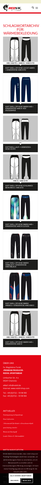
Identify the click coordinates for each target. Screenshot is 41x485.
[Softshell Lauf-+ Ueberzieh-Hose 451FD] (20, 130)
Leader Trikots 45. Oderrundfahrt (13, 436)
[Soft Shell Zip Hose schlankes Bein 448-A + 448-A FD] (20, 168)
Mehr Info (27, 480)
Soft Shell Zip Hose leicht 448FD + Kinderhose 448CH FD (20, 69)
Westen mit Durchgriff (10, 432)
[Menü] (37, 8)
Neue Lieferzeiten (8, 419)
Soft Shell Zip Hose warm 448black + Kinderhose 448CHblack (17, 265)
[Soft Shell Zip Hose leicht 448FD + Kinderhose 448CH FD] (20, 51)
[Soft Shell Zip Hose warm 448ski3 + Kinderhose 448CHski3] (20, 286)
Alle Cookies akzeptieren (20, 476)
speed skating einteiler (10, 427)
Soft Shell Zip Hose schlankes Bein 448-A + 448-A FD (19, 187)
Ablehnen (14, 480)
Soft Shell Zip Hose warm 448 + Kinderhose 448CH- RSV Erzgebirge (19, 108)
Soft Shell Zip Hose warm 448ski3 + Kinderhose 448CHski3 (19, 304)
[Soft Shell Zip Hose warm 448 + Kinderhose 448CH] (20, 325)
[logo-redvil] (17, 7)
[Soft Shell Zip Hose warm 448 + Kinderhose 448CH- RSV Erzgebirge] (20, 89)
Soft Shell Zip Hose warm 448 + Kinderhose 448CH (19, 343)
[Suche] (31, 7)
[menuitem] (31, 7)
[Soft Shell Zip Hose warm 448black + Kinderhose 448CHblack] (20, 246)
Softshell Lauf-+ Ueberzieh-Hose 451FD (18, 148)
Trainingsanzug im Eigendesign (13, 415)
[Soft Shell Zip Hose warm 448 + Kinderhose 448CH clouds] (20, 207)
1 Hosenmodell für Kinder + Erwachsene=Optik (18, 423)
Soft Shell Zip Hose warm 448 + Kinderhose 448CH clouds (19, 225)
